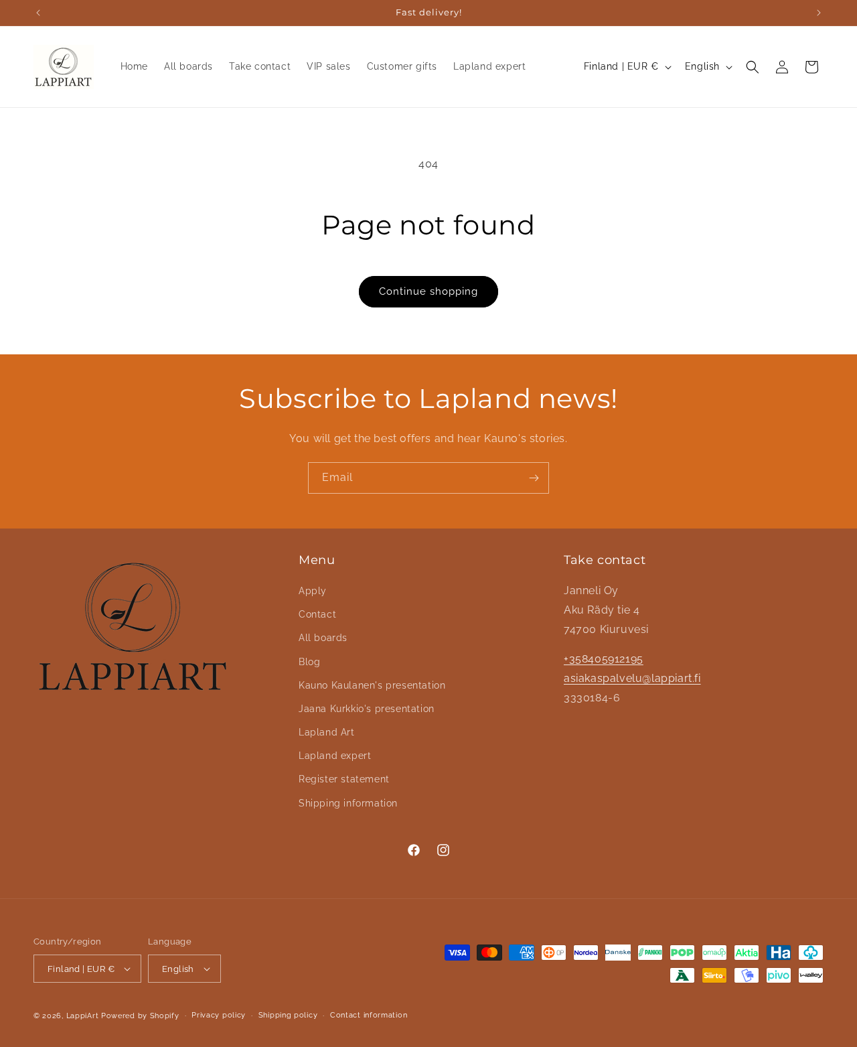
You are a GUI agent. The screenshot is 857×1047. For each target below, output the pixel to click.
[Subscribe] (533, 478)
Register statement (344, 779)
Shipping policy (288, 1015)
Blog (309, 661)
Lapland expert (335, 755)
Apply (313, 590)
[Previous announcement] (38, 12)
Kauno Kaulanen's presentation (372, 685)
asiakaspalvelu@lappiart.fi (632, 678)
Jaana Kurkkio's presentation (367, 708)
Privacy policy (218, 1015)
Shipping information (348, 803)
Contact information (368, 1015)
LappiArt (83, 1015)
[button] (752, 67)
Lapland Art (327, 732)
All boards (323, 637)
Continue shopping (428, 291)
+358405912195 (603, 658)
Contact (317, 614)
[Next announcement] (819, 12)
